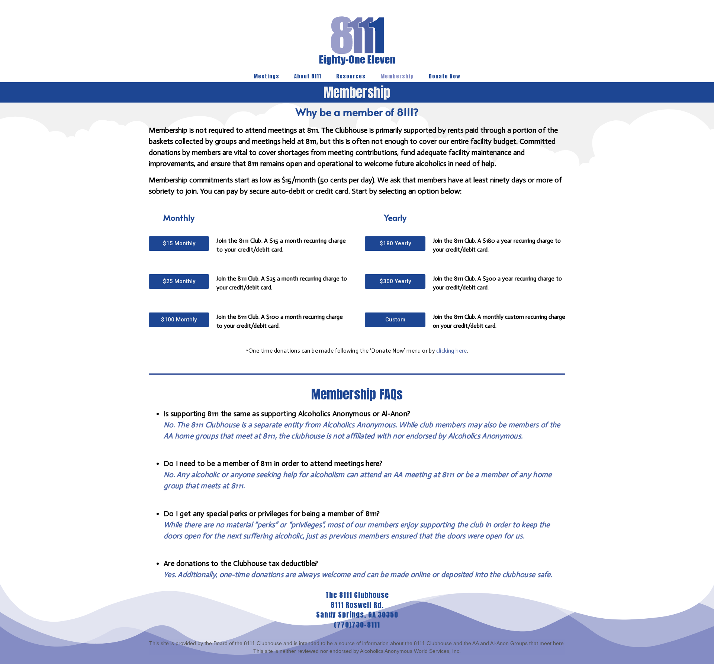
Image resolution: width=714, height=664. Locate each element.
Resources (351, 76)
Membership (397, 76)
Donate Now (444, 76)
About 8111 (307, 76)
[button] (179, 243)
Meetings (266, 76)
